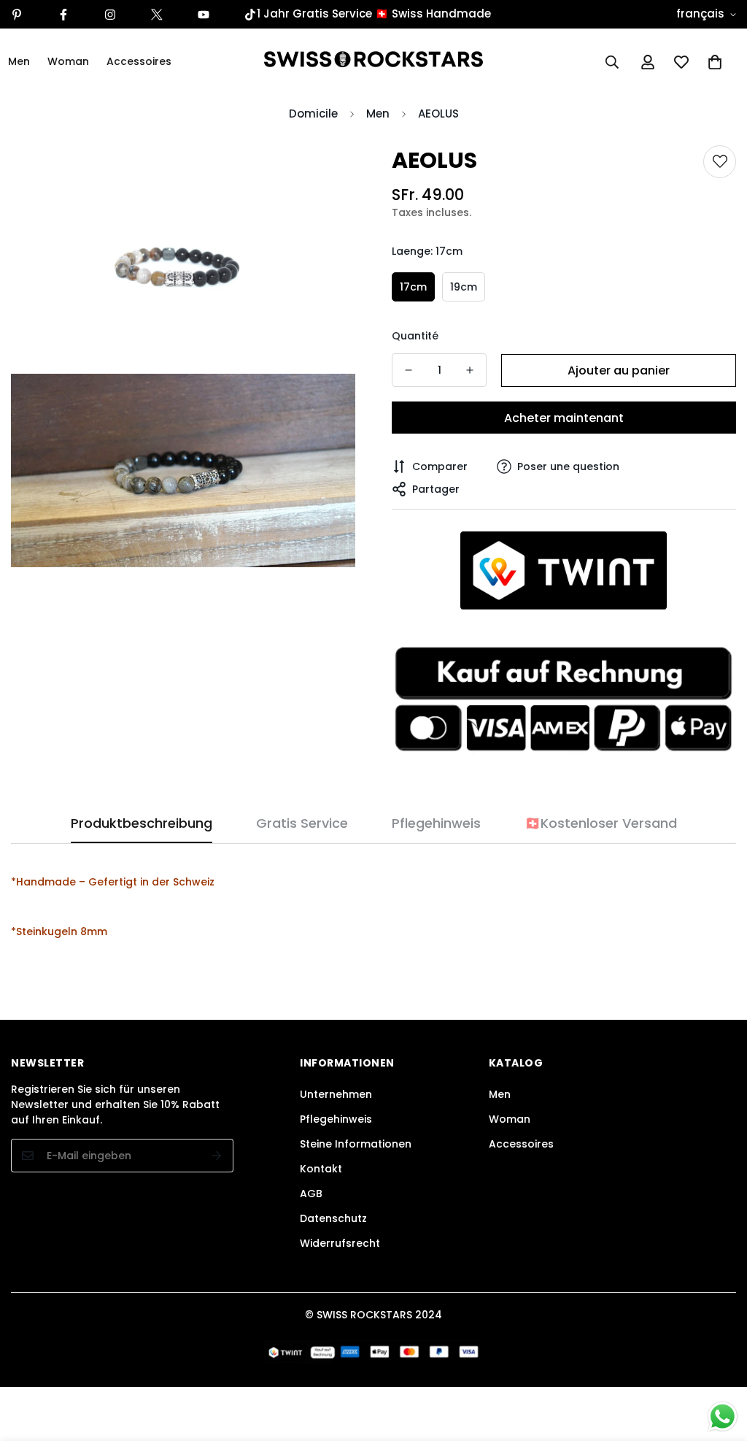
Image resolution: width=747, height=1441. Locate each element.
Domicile (313, 113)
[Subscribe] (217, 1155)
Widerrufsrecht (340, 1243)
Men (378, 113)
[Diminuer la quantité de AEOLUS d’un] (408, 370)
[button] (715, 62)
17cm (413, 287)
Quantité (415, 335)
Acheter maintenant (564, 418)
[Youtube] (203, 14)
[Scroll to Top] (718, 1361)
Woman (68, 61)
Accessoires (139, 61)
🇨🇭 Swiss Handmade (433, 13)
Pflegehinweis (336, 1119)
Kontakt (321, 1168)
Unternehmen (336, 1094)
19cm (463, 287)
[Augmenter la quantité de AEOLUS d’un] (470, 370)
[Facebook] (63, 14)
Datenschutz (333, 1218)
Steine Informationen (355, 1144)
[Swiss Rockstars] (373, 61)
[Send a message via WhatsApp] (722, 1416)
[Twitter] (156, 14)
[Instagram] (110, 14)
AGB (311, 1193)
